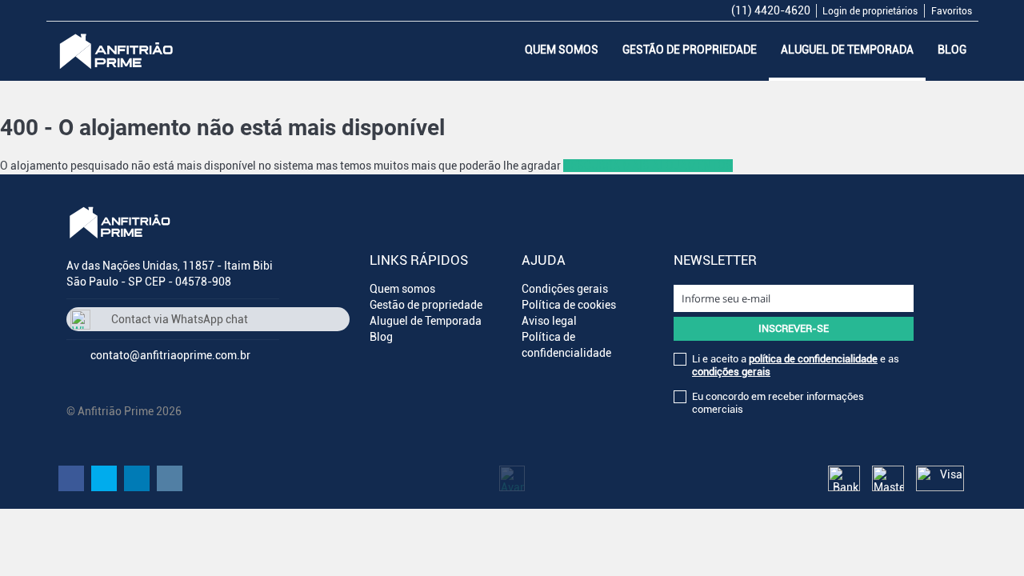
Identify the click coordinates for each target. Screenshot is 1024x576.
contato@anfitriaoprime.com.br (170, 355)
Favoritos (951, 11)
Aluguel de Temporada (847, 49)
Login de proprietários (870, 11)
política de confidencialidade (813, 359)
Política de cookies (569, 304)
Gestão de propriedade (689, 49)
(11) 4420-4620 (770, 10)
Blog (952, 49)
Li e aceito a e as (795, 365)
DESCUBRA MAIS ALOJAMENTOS (648, 165)
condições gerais (731, 372)
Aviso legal (549, 320)
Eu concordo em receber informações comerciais (778, 402)
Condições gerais (565, 288)
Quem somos (561, 49)
